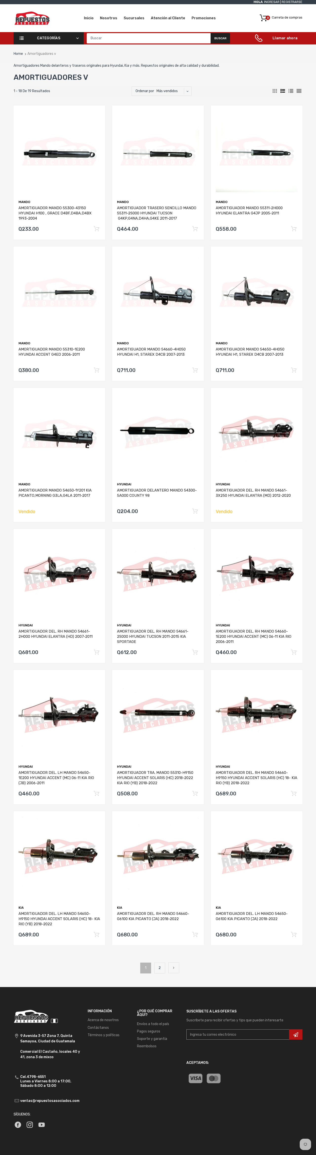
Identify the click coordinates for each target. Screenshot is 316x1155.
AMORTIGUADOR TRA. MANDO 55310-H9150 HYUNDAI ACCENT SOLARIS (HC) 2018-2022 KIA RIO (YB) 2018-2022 (155, 777)
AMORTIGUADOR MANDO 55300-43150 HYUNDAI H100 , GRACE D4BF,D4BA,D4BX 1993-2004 (55, 213)
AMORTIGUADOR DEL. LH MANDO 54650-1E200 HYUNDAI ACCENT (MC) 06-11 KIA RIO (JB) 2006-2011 (56, 777)
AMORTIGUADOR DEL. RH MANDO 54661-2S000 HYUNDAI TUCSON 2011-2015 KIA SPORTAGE (152, 636)
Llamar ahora (285, 38)
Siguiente (173, 967)
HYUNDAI (124, 484)
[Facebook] (18, 1124)
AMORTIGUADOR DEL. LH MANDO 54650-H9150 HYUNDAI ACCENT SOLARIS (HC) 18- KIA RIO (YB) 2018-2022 (59, 918)
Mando (24, 202)
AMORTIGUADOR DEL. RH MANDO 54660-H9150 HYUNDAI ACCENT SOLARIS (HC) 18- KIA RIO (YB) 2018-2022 (256, 777)
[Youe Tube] (41, 1124)
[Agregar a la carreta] (96, 229)
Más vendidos (167, 91)
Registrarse (292, 2)
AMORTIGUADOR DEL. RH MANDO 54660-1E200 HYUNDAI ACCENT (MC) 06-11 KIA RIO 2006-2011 (253, 636)
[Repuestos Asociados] (32, 18)
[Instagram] (29, 1124)
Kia (21, 907)
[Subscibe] (295, 1034)
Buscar (220, 38)
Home (18, 54)
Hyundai (223, 484)
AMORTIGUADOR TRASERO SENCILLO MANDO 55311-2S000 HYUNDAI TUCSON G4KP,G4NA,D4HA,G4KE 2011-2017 (156, 213)
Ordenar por (145, 91)
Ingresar (271, 2)
